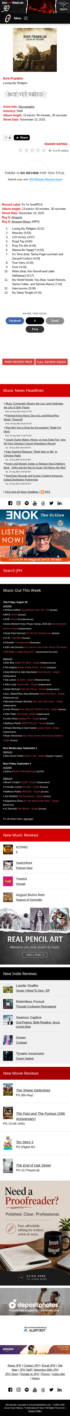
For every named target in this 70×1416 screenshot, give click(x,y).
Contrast (21, 1042)
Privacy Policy (35, 1411)
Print (35, 329)
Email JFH (48, 1365)
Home (36, 1378)
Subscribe (58, 1374)
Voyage (20, 883)
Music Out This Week (22, 590)
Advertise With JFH (46, 1369)
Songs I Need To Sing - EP (33, 990)
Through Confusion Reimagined (36, 1006)
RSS (47, 491)
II (17, 852)
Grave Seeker (25, 1058)
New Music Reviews (20, 835)
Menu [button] (17, 18)
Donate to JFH (29, 1374)
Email (55, 320)
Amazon (16, 217)
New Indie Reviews (20, 973)
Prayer (45, 1374)
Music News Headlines (23, 390)
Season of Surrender (29, 899)
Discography (26, 106)
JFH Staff (26, 1369)
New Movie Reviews (21, 1073)
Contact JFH (32, 1365)
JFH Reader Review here (45, 179)
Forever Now (24, 867)
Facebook (15, 320)
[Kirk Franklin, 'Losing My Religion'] (35, 49)
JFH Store (11, 1374)
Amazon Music (21, 221)
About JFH (14, 1365)
